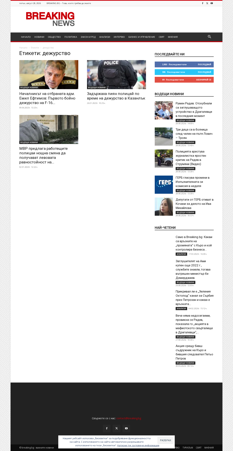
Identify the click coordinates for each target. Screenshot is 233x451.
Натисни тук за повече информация (138, 445)
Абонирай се (203, 79)
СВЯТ (161, 36)
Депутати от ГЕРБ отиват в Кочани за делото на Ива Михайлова (195, 204)
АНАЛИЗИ (104, 36)
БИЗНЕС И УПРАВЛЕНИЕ (142, 36)
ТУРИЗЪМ (188, 447)
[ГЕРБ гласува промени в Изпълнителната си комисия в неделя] (164, 185)
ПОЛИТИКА (70, 36)
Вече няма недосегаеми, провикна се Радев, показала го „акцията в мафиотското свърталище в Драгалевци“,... (194, 324)
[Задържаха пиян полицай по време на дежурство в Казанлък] (116, 74)
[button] (209, 37)
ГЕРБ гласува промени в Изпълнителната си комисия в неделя (193, 182)
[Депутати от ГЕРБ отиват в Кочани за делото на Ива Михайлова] (164, 207)
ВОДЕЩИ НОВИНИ (29, 87)
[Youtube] (212, 3)
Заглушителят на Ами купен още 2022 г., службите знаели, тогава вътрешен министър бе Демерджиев (193, 269)
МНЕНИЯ (173, 36)
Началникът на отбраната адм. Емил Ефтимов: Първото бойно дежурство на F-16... (47, 98)
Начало (23, 47)
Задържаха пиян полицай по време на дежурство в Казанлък (116, 96)
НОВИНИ (39, 36)
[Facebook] (203, 3)
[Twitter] (207, 3)
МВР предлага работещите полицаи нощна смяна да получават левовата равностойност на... (43, 155)
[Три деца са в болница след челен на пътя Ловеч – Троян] (164, 136)
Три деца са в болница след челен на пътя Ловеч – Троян (194, 134)
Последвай (204, 64)
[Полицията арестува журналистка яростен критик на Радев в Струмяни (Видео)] (164, 158)
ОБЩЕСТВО (54, 36)
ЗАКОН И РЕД (88, 36)
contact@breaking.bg (128, 418)
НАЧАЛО (26, 36)
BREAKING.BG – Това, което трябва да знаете (69, 3)
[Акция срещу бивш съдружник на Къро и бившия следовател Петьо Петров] (164, 353)
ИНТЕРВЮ (119, 36)
